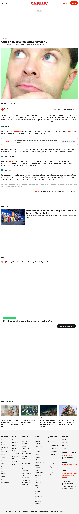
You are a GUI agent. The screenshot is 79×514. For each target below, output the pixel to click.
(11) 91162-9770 (69, 458)
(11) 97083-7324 (69, 484)
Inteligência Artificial (4, 472)
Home (2, 38)
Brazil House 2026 (38, 447)
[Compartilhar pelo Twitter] (14, 103)
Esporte (14, 445)
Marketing (15, 442)
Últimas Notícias (3, 444)
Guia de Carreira (24, 457)
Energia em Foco (40, 462)
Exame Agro (14, 449)
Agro (51, 467)
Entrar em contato (67, 455)
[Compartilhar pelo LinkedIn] (8, 103)
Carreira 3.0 (53, 451)
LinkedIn (64, 442)
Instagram (65, 445)
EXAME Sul (38, 451)
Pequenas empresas (69, 184)
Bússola (37, 454)
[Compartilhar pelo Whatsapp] (2, 103)
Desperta (52, 454)
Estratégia (12, 186)
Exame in (53, 448)
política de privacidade (41, 511)
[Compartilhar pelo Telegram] (11, 103)
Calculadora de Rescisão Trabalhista (26, 468)
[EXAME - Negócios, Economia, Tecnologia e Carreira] (39, 3)
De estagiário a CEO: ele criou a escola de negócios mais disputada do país (28, 262)
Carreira (3, 457)
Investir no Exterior (38, 466)
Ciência (14, 461)
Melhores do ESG (38, 497)
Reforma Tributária (38, 442)
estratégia (71, 131)
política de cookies (28, 511)
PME (39, 9)
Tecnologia (15, 453)
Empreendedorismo (54, 184)
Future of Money (15, 457)
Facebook (64, 448)
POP (13, 464)
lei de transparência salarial (57, 511)
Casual (14, 439)
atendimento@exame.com (69, 464)
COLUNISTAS (5, 483)
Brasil (3, 454)
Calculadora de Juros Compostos (26, 475)
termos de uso (18, 511)
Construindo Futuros (38, 458)
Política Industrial (38, 481)
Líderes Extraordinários (39, 471)
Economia (4, 461)
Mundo (14, 436)
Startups (4, 186)
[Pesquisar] (6, 3)
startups (11, 161)
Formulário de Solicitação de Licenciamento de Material (69, 475)
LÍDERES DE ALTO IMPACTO (4, 449)
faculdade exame (53, 437)
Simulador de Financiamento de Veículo (26, 482)
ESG (2, 464)
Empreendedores (25, 184)
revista (52, 441)
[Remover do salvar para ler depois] (21, 103)
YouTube (64, 439)
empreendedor (16, 131)
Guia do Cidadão (24, 442)
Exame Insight (3, 468)
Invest (3, 476)
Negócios (4, 480)
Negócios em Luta (38, 476)
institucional (9, 511)
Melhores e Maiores (38, 492)
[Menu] (2, 3)
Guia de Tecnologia (25, 447)
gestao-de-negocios (39, 184)
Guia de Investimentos (26, 452)
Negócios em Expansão (38, 502)
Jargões (19, 186)
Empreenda (53, 470)
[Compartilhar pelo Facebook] (5, 103)
